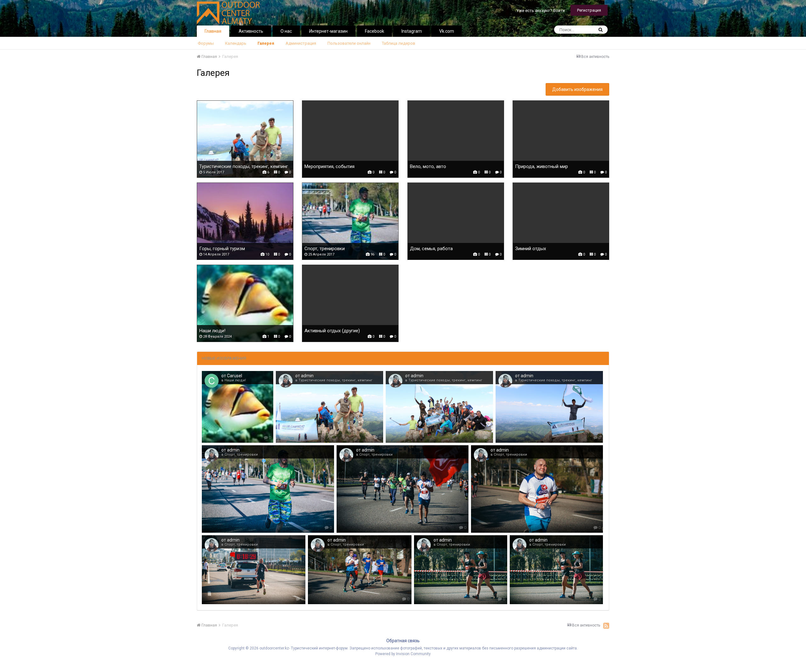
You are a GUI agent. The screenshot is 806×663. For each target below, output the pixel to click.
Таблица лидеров (398, 43)
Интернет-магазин (328, 31)
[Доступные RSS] (606, 625)
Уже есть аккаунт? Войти (540, 10)
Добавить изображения (577, 89)
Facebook (374, 31)
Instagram (411, 31)
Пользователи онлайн (349, 43)
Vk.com (446, 31)
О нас (286, 31)
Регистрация (589, 10)
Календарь (235, 43)
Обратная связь (403, 640)
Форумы (206, 43)
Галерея (266, 43)
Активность (251, 31)
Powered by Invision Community (403, 654)
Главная (213, 31)
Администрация (301, 43)
